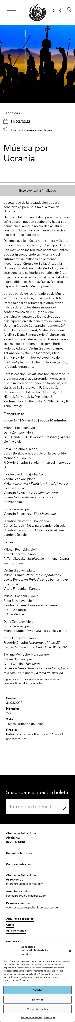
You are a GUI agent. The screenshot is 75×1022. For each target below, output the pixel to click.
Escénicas (11, 113)
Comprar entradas (57, 11)
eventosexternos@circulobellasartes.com (33, 907)
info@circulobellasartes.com (24, 883)
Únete (10, 924)
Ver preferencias (37, 1009)
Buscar (69, 10)
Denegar (37, 999)
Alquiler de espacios (20, 918)
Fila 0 (40, 217)
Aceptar (37, 990)
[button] (70, 950)
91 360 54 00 (14, 879)
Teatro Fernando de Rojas (31, 130)
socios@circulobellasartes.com (26, 895)
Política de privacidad (31, 1017)
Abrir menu (11, 11)
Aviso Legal (49, 1017)
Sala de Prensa (16, 930)
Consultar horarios (19, 853)
